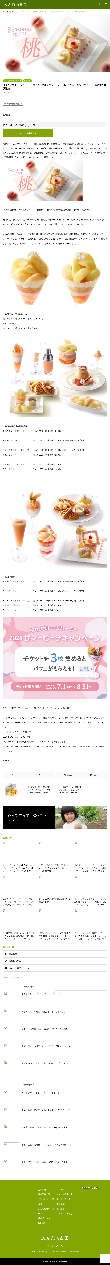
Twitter (48, 1246)
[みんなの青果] (15, 4)
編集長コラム (15, 961)
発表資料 (27, 81)
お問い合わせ (73, 1252)
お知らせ (42, 1189)
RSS (62, 1246)
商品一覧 (61, 1189)
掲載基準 (61, 1204)
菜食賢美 (13, 954)
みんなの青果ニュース (12, 81)
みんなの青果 (48, 1261)
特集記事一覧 (44, 1194)
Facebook (53, 1246)
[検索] (99, 4)
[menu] (105, 4)
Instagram (57, 1246)
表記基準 (61, 1209)
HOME (34, 1252)
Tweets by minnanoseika (12, 977)
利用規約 (42, 1223)
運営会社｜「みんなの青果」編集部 (52, 1252)
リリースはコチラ (28, 133)
